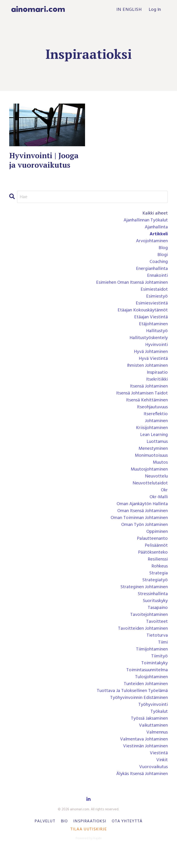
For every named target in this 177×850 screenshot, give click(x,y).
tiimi (163, 642)
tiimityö (159, 656)
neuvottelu (156, 476)
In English (129, 9)
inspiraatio (157, 372)
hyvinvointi (156, 344)
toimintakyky (154, 663)
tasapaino (158, 607)
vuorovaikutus (153, 767)
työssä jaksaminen (149, 718)
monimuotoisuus (151, 455)
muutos (160, 462)
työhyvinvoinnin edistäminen (139, 697)
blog (163, 248)
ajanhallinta (156, 227)
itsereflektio (156, 414)
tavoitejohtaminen (149, 614)
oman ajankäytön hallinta (142, 504)
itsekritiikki (157, 379)
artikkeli (159, 234)
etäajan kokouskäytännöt (143, 310)
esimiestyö (157, 296)
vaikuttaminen (153, 725)
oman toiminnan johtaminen (139, 517)
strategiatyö (155, 580)
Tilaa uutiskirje (88, 829)
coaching (159, 261)
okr (164, 490)
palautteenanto (152, 538)
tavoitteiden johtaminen (143, 628)
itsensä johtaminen (149, 386)
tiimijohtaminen (152, 649)
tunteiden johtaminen (146, 683)
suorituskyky (155, 600)
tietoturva (157, 635)
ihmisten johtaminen (147, 365)
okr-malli (159, 497)
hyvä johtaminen (151, 351)
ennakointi (157, 275)
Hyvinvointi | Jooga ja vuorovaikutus (44, 160)
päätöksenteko (153, 552)
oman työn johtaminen (144, 524)
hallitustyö (157, 331)
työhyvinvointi (153, 704)
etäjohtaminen (153, 324)
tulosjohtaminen (151, 677)
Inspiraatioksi (89, 821)
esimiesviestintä (152, 303)
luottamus (157, 441)
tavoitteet (157, 621)
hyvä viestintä (153, 358)
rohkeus (159, 566)
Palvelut (45, 821)
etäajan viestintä (151, 317)
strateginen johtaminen (144, 587)
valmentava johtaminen (144, 739)
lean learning (154, 434)
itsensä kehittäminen (147, 400)
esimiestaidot (154, 289)
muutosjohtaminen (149, 469)
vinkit (162, 760)
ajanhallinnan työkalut (146, 220)
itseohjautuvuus (152, 407)
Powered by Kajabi (89, 838)
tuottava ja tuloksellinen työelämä (132, 690)
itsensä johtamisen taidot (142, 393)
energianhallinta (152, 268)
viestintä (159, 753)
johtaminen (156, 421)
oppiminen (157, 531)
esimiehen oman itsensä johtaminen (132, 282)
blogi (162, 254)
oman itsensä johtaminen (142, 510)
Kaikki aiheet (155, 213)
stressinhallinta (153, 594)
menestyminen (153, 448)
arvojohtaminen (152, 241)
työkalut (159, 711)
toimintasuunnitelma (147, 670)
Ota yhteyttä (127, 821)
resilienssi (158, 559)
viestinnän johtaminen (145, 746)
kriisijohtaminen (152, 427)
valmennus (157, 732)
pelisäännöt (156, 545)
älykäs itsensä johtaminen (142, 773)
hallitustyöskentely (149, 337)
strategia (158, 573)
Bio (64, 821)
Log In (155, 9)
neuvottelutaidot (150, 483)
